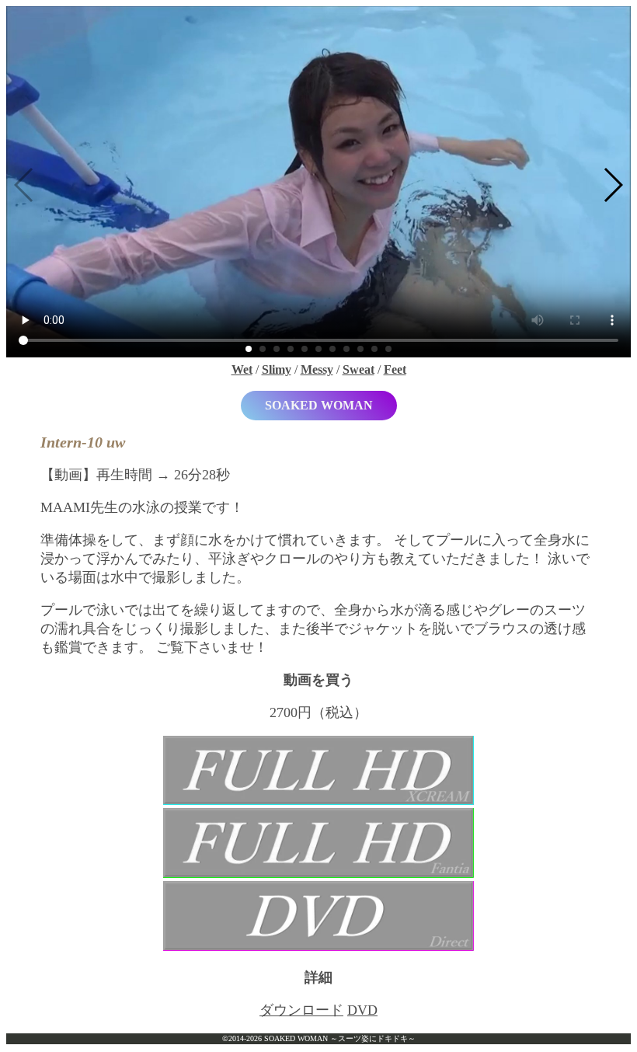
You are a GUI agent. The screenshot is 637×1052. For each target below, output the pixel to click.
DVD (362, 1010)
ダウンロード (301, 1010)
